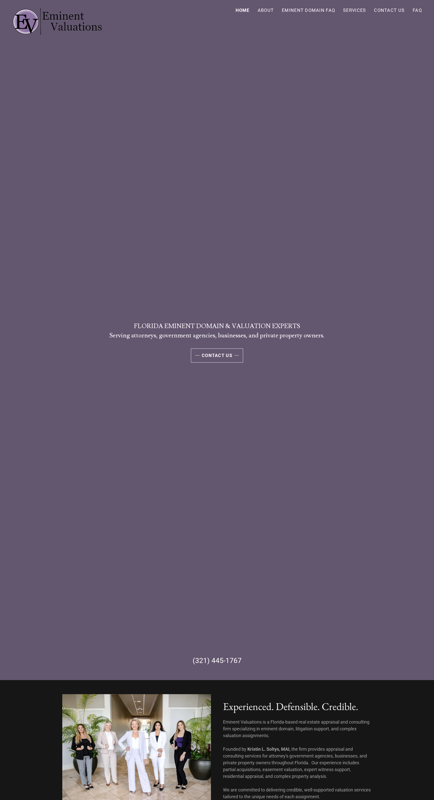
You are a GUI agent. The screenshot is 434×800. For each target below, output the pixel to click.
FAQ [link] (417, 10)
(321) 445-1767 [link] (217, 660)
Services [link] (354, 10)
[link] (57, 8)
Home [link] (243, 10)
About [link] (266, 10)
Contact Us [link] (389, 10)
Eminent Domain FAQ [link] (308, 10)
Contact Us (217, 355)
